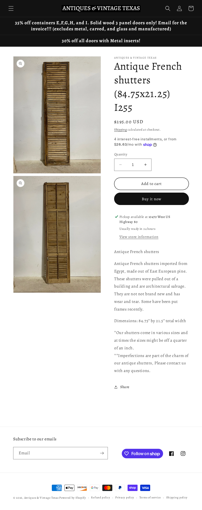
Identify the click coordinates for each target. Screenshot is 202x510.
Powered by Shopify (72, 498)
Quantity (120, 154)
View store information (138, 236)
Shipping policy (177, 497)
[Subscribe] (102, 453)
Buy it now (151, 199)
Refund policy (100, 497)
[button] (11, 8)
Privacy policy (124, 497)
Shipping (120, 129)
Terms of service (150, 497)
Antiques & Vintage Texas (41, 498)
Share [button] (124, 386)
